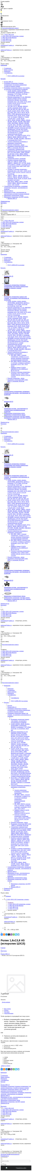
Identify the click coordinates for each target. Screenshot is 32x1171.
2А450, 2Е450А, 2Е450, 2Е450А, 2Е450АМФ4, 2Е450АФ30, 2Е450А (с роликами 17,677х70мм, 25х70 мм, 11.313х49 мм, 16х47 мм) (18, 93)
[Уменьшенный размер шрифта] (1, 3)
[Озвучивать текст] (2, 23)
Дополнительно (8, 1013)
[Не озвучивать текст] (1, 25)
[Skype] (16, 934)
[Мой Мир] (6, 934)
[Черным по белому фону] (1, 10)
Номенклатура (5, 201)
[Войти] (1, 207)
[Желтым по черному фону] (1, 12)
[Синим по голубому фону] (1, 14)
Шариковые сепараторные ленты (13, 195)
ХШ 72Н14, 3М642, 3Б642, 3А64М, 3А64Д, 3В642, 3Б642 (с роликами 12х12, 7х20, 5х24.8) (18, 183)
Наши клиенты (8, 69)
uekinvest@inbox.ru (6, 50)
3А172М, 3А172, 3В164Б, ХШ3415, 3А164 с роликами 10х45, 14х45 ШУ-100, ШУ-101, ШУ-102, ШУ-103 (18, 108)
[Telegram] (18, 934)
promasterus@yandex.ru (7, 45)
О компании (7, 68)
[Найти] (2, 218)
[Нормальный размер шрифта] (2, 4)
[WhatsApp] (14, 934)
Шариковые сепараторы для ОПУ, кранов (16, 197)
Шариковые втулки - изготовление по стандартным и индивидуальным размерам (16, 193)
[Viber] (11, 934)
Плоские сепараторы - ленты (16, 144)
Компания (4, 65)
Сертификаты (8, 73)
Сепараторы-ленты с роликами (17, 158)
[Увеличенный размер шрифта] (2, 7)
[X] (9, 934)
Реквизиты (7, 71)
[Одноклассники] (4, 934)
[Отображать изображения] (2, 17)
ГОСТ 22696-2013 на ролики (16, 76)
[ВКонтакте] (2, 934)
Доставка (6, 1012)
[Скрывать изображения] (1, 19)
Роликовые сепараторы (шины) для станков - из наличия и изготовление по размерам (17, 88)
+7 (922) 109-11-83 (8, 34)
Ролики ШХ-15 (8, 81)
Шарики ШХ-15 (12, 198)
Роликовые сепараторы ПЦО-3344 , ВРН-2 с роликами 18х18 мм (18, 146)
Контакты (4, 203)
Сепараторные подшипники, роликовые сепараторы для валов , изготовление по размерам (16, 187)
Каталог (3, 78)
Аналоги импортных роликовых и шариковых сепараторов (18, 142)
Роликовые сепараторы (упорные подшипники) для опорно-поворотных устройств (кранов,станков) (15, 84)
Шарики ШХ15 (8, 191)
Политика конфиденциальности (10, 1154)
